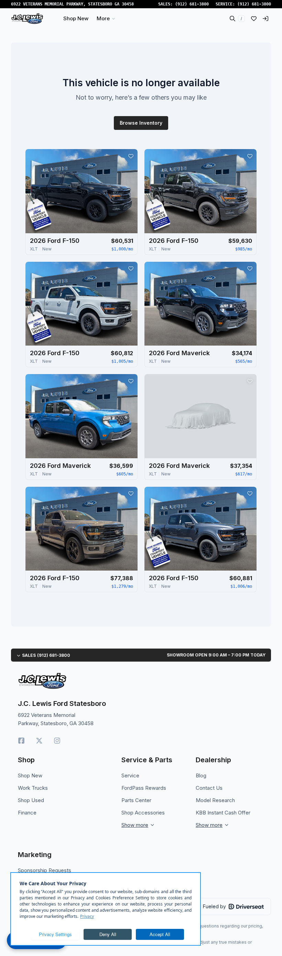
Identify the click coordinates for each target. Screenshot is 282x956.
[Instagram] (57, 740)
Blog (201, 775)
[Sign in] (265, 18)
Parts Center (136, 800)
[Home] (27, 18)
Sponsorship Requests (44, 870)
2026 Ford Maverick (179, 353)
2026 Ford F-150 (54, 240)
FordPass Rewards (143, 788)
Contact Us (209, 788)
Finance (27, 812)
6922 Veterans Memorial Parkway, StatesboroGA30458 (72, 4)
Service (130, 775)
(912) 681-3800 (192, 4)
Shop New (30, 775)
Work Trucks (33, 788)
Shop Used (31, 800)
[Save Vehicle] (130, 156)
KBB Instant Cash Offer (223, 812)
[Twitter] (39, 740)
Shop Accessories (143, 812)
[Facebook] (21, 740)
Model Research (215, 800)
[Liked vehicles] (253, 18)
